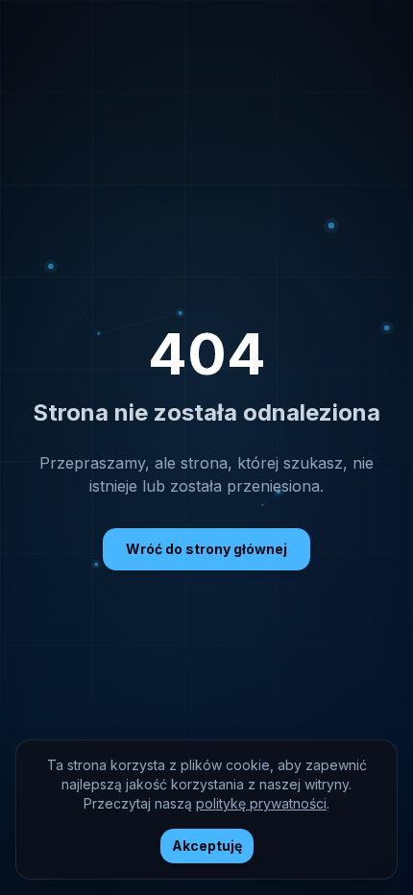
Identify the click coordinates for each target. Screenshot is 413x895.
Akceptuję (207, 845)
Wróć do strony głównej (206, 549)
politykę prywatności (261, 803)
